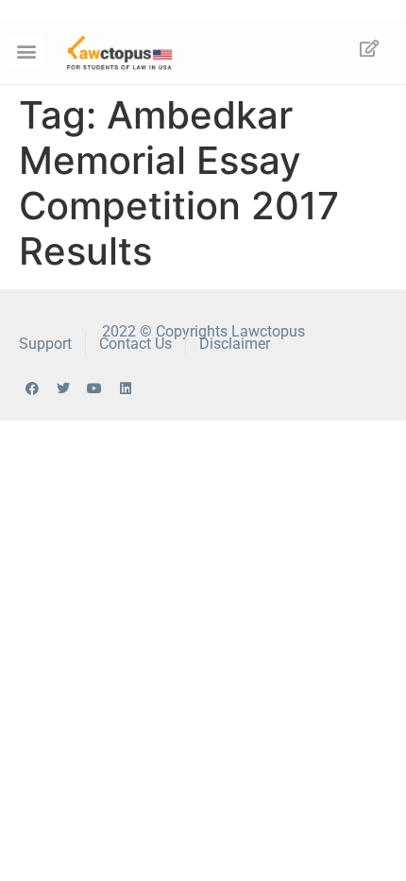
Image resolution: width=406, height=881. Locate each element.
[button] (26, 51)
